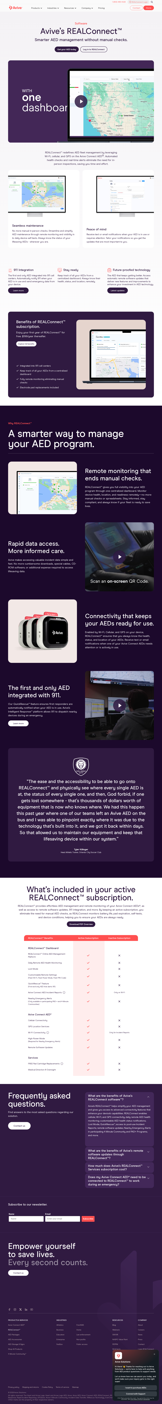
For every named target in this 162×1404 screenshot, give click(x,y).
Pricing (101, 8)
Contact (136, 8)
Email (47, 1214)
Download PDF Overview (81, 924)
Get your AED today (66, 49)
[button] (37, 8)
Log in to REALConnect (94, 49)
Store (148, 8)
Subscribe (88, 1218)
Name (11, 1214)
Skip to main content (81, 1)
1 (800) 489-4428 (119, 2)
